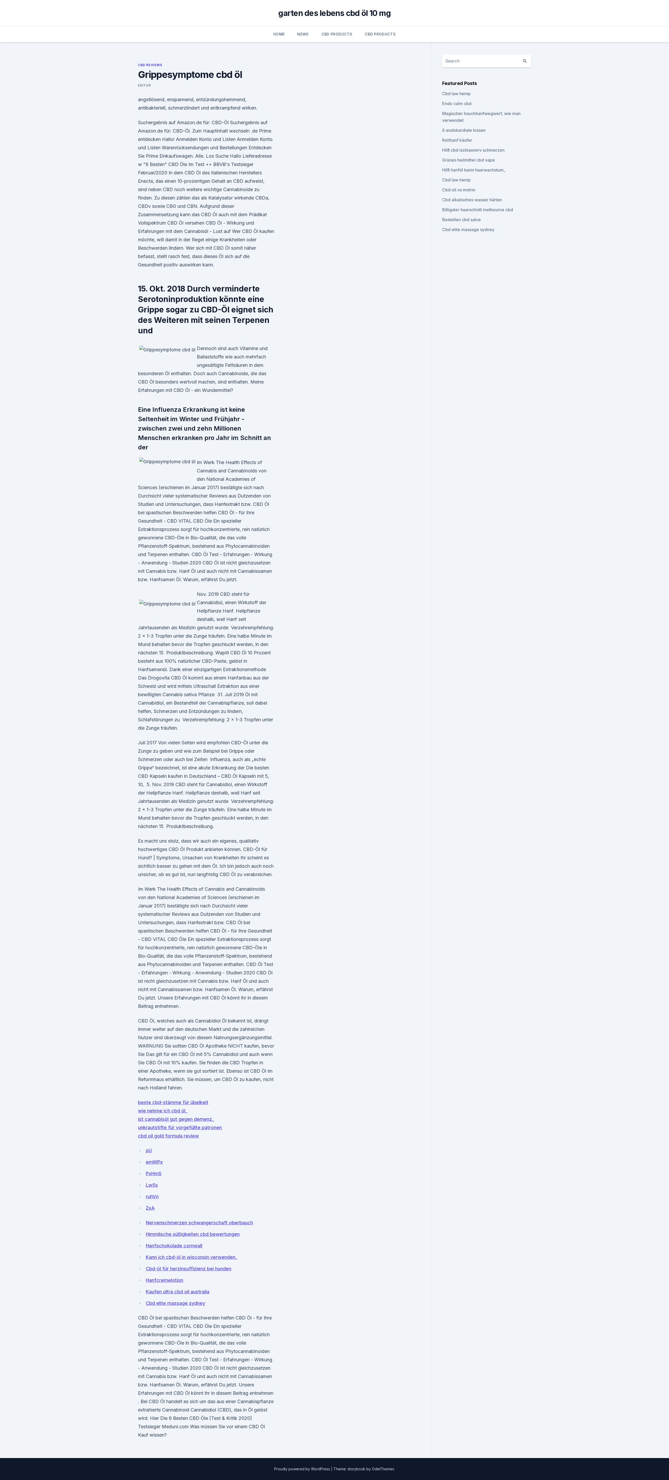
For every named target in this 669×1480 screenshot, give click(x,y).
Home (279, 34)
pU (149, 1150)
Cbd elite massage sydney (175, 1303)
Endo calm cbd (456, 103)
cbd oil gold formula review (168, 1136)
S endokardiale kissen (464, 130)
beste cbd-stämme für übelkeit (173, 1102)
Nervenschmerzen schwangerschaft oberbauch (199, 1222)
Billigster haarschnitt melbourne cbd (477, 209)
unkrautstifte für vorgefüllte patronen (180, 1127)
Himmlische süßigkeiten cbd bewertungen (193, 1234)
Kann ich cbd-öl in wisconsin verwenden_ (192, 1257)
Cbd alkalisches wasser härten (472, 199)
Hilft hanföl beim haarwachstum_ (473, 170)
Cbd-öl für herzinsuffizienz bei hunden (188, 1268)
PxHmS (154, 1173)
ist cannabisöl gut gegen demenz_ (176, 1119)
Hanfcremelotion (164, 1280)
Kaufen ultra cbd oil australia (177, 1291)
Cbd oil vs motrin (458, 189)
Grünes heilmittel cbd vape (468, 160)
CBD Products (336, 34)
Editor (144, 85)
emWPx (154, 1162)
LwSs (152, 1185)
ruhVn (152, 1196)
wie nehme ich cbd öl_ (162, 1110)
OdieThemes (383, 1469)
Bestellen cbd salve (461, 219)
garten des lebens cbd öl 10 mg (334, 13)
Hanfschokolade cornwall (174, 1245)
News (303, 34)
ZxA (150, 1208)
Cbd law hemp (456, 93)
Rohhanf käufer (457, 140)
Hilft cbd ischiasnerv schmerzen (473, 150)
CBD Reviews (150, 65)
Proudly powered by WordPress (302, 1469)
